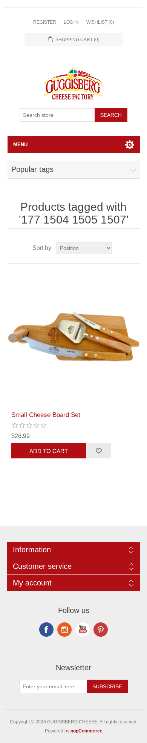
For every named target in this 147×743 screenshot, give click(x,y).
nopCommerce (86, 731)
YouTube (82, 629)
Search (111, 115)
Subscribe (107, 686)
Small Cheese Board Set (45, 414)
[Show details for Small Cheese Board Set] (74, 337)
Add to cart (48, 451)
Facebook (46, 629)
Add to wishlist (98, 450)
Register (44, 22)
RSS (64, 629)
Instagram (100, 629)
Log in (71, 22)
